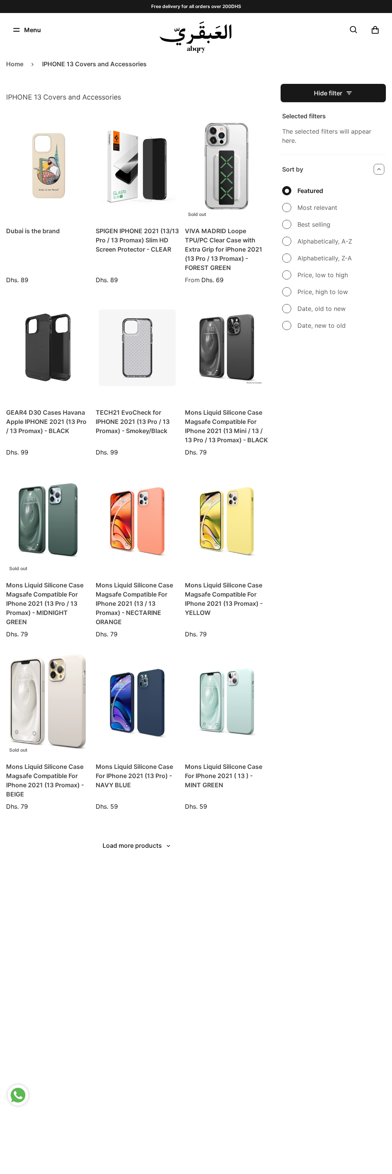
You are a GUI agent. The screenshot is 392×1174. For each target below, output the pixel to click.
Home (14, 64)
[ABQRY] (196, 37)
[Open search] (354, 30)
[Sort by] (379, 169)
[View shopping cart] (375, 30)
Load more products (132, 845)
